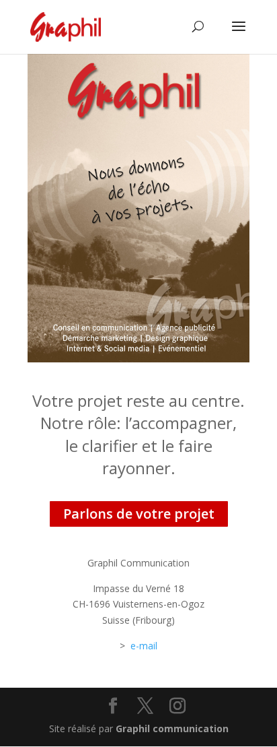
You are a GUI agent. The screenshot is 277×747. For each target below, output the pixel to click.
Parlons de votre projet (138, 514)
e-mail (143, 645)
